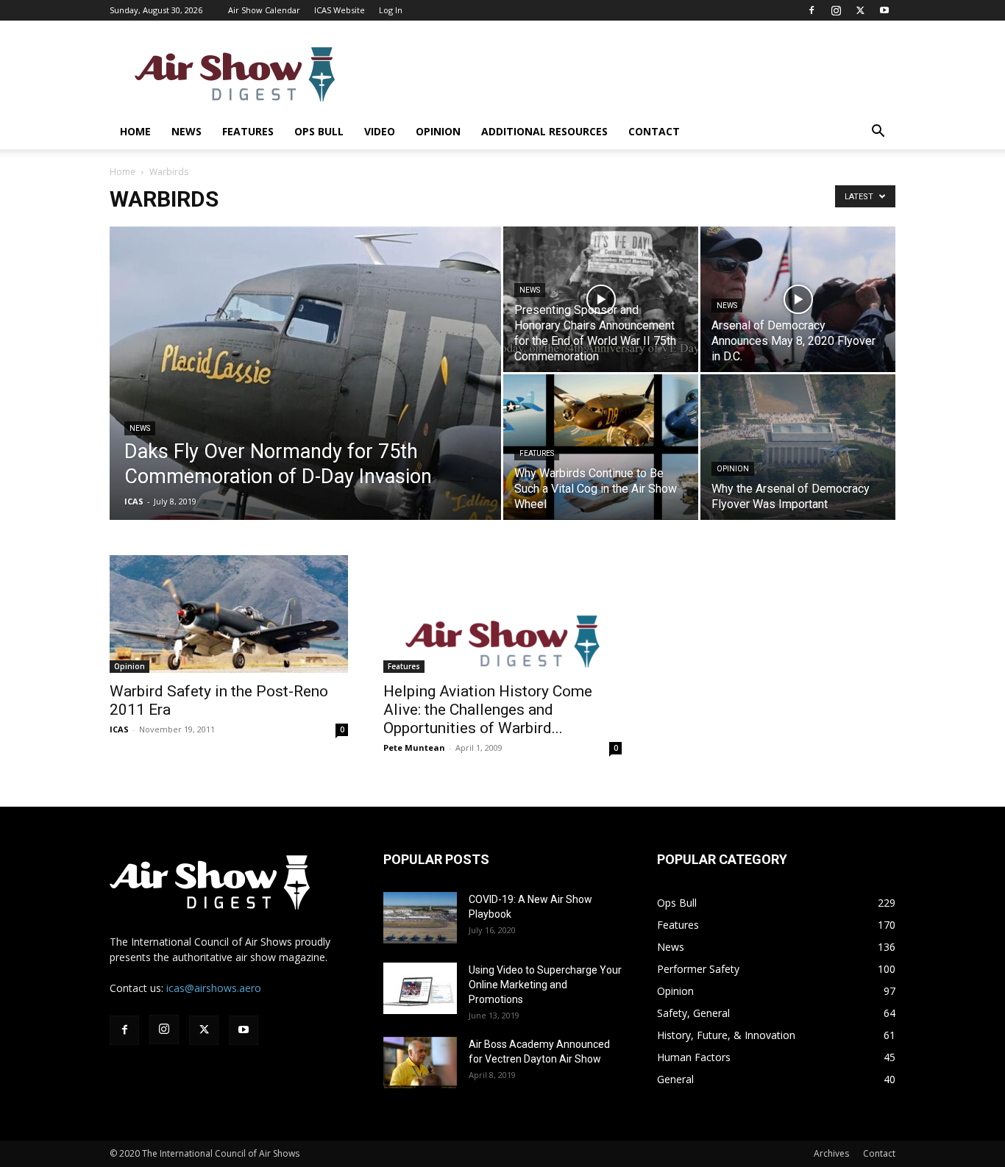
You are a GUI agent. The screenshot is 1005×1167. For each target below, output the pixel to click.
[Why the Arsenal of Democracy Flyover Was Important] (797, 447)
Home (135, 131)
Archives (831, 1153)
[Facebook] (811, 10)
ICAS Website (339, 9)
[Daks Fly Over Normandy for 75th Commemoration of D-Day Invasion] (305, 396)
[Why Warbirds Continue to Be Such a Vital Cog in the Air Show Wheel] (600, 447)
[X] (860, 10)
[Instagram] (836, 10)
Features (248, 131)
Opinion (438, 131)
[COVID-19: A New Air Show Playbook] (420, 917)
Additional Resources (544, 131)
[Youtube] (884, 10)
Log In (390, 9)
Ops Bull (319, 131)
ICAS (133, 501)
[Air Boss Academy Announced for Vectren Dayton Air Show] (420, 1062)
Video (379, 131)
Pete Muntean (414, 747)
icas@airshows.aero (213, 988)
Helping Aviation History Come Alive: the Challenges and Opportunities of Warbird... (487, 709)
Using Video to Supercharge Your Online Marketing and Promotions (545, 984)
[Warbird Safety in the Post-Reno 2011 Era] (229, 614)
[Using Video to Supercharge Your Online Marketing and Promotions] (420, 988)
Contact (654, 131)
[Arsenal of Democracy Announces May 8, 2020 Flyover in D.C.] (797, 299)
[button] (877, 133)
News (186, 131)
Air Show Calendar (264, 9)
